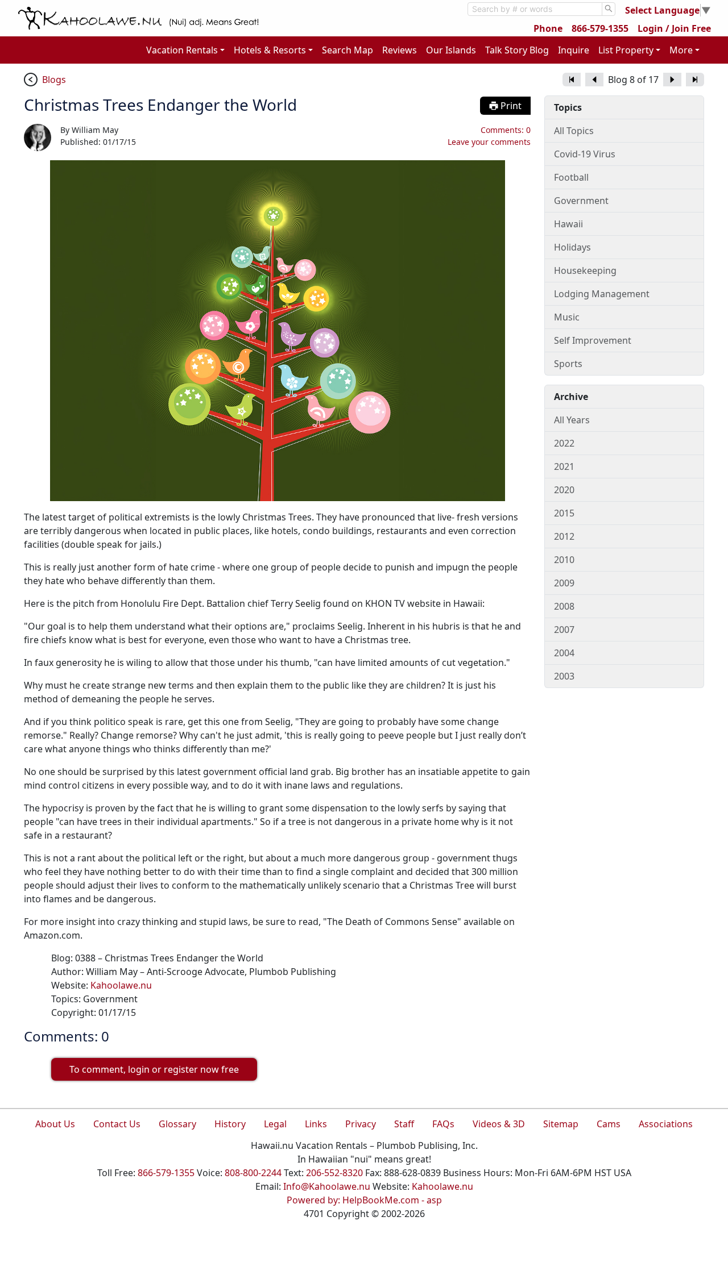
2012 (564, 536)
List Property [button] (625, 50)
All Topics (574, 130)
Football (571, 177)
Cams (609, 1124)
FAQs (443, 1124)
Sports (568, 363)
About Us (55, 1124)
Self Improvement (592, 340)
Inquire (573, 50)
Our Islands (451, 50)
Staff (404, 1124)
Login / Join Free (674, 28)
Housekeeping (585, 270)
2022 (564, 443)
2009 (564, 583)
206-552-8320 (334, 1172)
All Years (572, 420)
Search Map (347, 50)
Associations (666, 1124)
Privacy (360, 1124)
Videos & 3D (499, 1124)
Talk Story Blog (517, 50)
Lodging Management (602, 294)
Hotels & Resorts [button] (270, 50)
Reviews (399, 50)
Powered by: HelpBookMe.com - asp (364, 1200)
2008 (564, 606)
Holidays (572, 247)
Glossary (177, 1124)
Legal (275, 1124)
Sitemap (560, 1124)
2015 (564, 513)
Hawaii (568, 224)
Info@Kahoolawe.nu (326, 1186)
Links (316, 1124)
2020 (564, 490)
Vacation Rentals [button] (182, 50)
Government (581, 200)
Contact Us (116, 1124)
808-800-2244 (253, 1172)
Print (510, 105)
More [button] (681, 50)
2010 (564, 559)
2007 (564, 629)
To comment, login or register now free (154, 1069)
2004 (564, 653)
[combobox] (535, 9)
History (230, 1124)
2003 (564, 676)
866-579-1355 (600, 28)
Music (567, 317)
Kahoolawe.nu (121, 985)
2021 (564, 466)
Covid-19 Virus (584, 154)
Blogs (54, 79)
